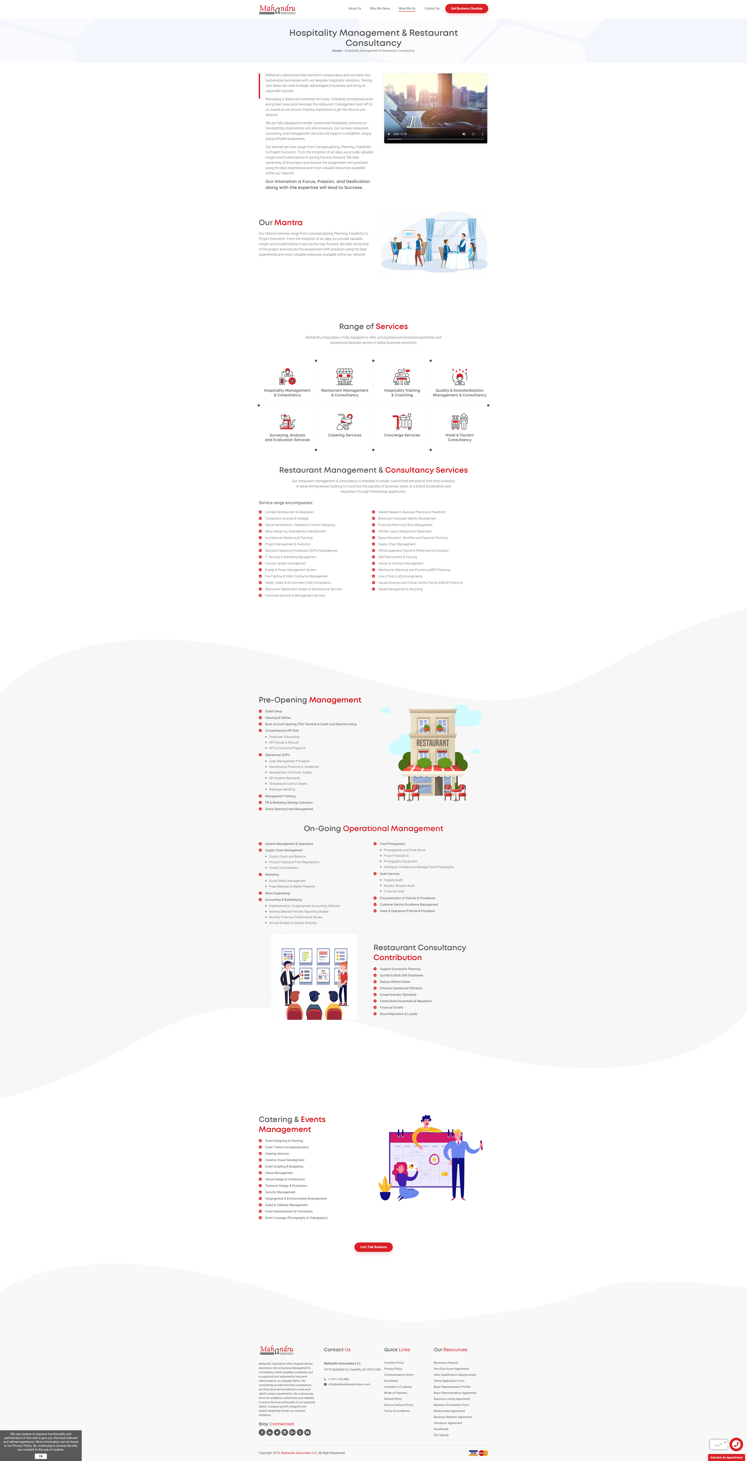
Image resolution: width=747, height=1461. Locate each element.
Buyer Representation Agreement (455, 1393)
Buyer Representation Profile (452, 1387)
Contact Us (431, 8)
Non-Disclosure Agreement (451, 1369)
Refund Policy (393, 1399)
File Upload (441, 1435)
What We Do (407, 8)
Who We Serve (380, 8)
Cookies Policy (394, 1362)
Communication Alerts (399, 1375)
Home (336, 50)
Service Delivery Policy (399, 1405)
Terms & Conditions (397, 1411)
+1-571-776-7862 (338, 1379)
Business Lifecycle (446, 1362)
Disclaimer (391, 1381)
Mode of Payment (395, 1393)
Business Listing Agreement (452, 1399)
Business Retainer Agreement (453, 1417)
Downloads (441, 1429)
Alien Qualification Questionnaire (455, 1375)
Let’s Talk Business (373, 1247)
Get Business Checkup (466, 8)
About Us (355, 8)
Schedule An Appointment (726, 1457)
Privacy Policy (393, 1369)
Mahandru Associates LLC (299, 1453)
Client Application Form (449, 1381)
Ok (41, 1456)
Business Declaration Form (451, 1405)
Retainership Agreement (449, 1411)
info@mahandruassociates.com (349, 1384)
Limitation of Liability (398, 1387)
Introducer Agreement (448, 1423)
